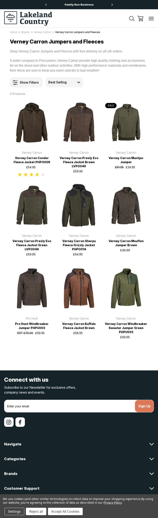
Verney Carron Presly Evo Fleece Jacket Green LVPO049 (32, 245)
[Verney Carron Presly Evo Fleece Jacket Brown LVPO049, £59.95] (79, 123)
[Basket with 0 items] (140, 18)
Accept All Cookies (65, 511)
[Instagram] (9, 422)
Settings (14, 511)
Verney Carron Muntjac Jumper (126, 160)
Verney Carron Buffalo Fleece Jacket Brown (79, 326)
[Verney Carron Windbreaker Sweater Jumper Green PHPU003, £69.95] (126, 288)
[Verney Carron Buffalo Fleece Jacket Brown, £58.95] (79, 288)
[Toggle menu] (151, 18)
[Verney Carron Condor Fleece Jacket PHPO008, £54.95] (32, 123)
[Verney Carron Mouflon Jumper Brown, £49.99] (126, 206)
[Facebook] (20, 422)
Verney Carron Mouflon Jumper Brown (126, 243)
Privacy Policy (112, 502)
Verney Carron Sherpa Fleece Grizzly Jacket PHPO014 (79, 245)
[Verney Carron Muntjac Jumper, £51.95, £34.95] (126, 123)
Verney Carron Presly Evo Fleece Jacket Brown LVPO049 (79, 162)
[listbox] (64, 82)
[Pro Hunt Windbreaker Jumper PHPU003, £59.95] (32, 288)
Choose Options (31, 139)
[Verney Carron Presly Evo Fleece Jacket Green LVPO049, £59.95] (32, 206)
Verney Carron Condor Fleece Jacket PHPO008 (32, 160)
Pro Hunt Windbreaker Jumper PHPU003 (32, 326)
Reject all (36, 511)
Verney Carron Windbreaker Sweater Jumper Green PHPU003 (126, 328)
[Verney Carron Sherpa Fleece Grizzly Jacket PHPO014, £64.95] (79, 206)
